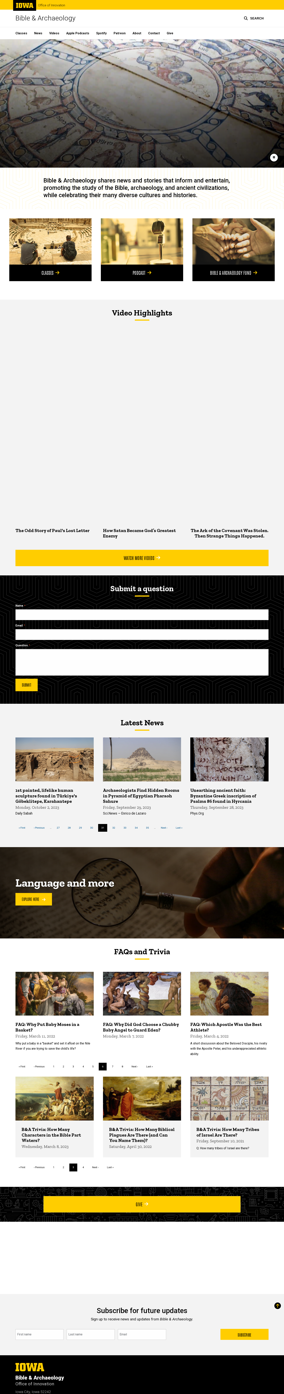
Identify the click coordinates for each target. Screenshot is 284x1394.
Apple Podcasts (77, 33)
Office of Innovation (51, 5)
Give (170, 33)
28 (70, 827)
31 (104, 829)
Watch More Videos (139, 558)
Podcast (139, 272)
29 (82, 827)
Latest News (142, 722)
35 (149, 827)
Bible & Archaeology (45, 18)
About (137, 33)
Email (19, 625)
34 (137, 827)
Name (19, 605)
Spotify (101, 33)
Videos (54, 33)
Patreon (120, 33)
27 (59, 827)
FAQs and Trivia (142, 951)
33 (126, 827)
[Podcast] (142, 241)
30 (93, 827)
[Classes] (50, 241)
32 (115, 827)
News (38, 33)
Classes (21, 33)
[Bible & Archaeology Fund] (233, 241)
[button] (254, 18)
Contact (154, 33)
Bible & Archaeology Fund (230, 272)
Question (21, 645)
